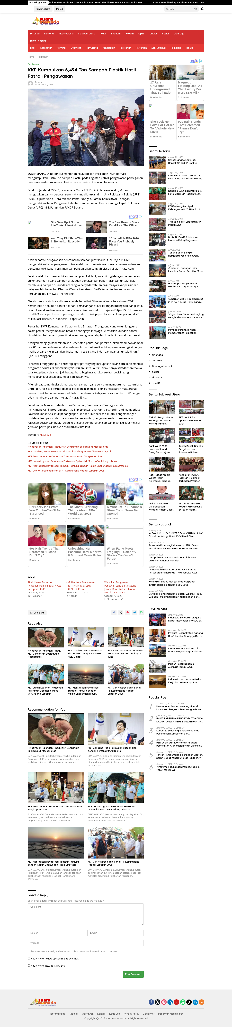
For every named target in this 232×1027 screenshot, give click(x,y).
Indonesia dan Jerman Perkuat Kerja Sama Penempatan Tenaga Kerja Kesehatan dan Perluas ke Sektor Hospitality (185, 681)
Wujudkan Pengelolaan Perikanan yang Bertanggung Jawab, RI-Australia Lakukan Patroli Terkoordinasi (120, 587)
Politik (103, 33)
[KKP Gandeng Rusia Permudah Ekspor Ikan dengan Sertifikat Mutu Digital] (86, 637)
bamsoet (157, 360)
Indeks (59, 8)
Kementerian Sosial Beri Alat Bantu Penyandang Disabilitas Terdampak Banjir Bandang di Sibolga (185, 650)
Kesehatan (46, 47)
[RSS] (201, 1002)
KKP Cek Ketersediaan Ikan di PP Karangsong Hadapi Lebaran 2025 (66, 470)
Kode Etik (114, 1013)
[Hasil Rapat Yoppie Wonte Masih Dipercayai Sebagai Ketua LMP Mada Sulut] (157, 286)
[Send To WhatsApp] (141, 612)
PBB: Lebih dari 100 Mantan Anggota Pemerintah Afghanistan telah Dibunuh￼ (179, 744)
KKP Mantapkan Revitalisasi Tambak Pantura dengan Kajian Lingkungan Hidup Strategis (78, 465)
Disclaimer (149, 1013)
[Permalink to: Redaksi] (30, 83)
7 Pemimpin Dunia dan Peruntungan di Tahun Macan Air (178, 768)
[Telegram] (195, 1002)
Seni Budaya (158, 47)
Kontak (101, 1013)
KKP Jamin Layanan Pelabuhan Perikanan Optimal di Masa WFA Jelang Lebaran (73, 461)
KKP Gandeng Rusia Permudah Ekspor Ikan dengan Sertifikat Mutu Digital (69, 451)
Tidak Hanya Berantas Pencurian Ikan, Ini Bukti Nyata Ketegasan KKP (44, 586)
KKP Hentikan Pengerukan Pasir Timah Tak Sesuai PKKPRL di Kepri (80, 586)
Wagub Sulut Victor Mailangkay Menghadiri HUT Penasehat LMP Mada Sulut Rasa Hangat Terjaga (186, 316)
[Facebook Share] (114, 612)
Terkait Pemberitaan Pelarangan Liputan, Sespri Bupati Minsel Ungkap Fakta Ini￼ (179, 756)
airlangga (157, 354)
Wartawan (88, 1013)
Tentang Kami (43, 8)
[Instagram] (164, 1002)
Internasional (66, 33)
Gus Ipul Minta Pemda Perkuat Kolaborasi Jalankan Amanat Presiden (172, 559)
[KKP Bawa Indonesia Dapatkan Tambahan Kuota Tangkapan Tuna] (126, 637)
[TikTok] (189, 1002)
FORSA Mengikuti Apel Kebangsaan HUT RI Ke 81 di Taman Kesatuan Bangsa (145, 2)
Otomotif (76, 47)
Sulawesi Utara (86, 33)
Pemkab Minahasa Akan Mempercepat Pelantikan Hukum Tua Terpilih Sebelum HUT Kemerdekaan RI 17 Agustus (184, 331)
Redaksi (38, 82)
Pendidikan (109, 47)
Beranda (35, 33)
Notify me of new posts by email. (49, 965)
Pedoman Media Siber (170, 1013)
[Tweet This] (120, 612)
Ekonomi (116, 33)
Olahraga (179, 33)
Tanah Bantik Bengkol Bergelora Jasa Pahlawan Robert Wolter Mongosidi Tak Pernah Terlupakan (184, 254)
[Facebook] (151, 1002)
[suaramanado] (45, 21)
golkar (155, 371)
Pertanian (141, 47)
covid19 (156, 383)
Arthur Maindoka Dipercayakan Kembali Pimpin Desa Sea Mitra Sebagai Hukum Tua (161, 506)
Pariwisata (92, 47)
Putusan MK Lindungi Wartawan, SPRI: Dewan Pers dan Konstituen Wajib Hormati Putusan (174, 547)
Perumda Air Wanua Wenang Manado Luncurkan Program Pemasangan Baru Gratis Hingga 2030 (178, 708)
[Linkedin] (170, 1002)
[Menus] (30, 9)
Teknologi (175, 47)
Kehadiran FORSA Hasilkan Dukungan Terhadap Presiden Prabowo (189, 478)
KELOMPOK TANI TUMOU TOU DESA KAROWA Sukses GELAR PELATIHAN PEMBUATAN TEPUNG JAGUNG (185, 177)
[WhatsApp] (182, 1002)
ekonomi (157, 377)
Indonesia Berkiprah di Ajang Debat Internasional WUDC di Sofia (184, 619)
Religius (153, 33)
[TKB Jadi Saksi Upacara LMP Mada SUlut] (157, 224)
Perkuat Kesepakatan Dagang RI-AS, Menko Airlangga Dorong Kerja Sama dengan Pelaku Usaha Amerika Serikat (186, 634)
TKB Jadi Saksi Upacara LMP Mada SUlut (184, 223)
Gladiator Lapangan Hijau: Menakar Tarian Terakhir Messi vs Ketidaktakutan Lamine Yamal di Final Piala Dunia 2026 (185, 270)
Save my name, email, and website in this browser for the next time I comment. (74, 951)
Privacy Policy (131, 1013)
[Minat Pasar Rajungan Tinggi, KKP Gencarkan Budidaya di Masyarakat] (46, 637)
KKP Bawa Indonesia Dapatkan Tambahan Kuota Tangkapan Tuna (65, 456)
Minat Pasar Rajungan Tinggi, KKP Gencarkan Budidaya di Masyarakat (68, 446)
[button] (195, 9)
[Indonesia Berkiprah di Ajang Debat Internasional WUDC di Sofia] (157, 620)
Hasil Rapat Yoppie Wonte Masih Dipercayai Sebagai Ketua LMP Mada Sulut (183, 285)
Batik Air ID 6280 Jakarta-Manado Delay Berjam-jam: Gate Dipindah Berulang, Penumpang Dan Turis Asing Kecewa (184, 239)
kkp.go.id (45, 435)
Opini (141, 33)
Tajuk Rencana (38, 40)
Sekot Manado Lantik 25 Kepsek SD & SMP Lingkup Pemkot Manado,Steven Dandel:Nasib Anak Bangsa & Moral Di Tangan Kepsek (184, 161)
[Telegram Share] (134, 612)
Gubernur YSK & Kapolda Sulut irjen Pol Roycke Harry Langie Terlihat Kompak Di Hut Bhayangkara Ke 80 (185, 300)
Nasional (49, 33)
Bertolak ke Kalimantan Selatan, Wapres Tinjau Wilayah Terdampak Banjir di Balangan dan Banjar (175, 595)
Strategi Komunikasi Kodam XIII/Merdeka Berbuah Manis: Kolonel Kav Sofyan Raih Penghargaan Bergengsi (190, 506)
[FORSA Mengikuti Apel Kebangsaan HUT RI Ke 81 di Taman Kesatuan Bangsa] (157, 208)
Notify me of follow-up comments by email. (55, 958)
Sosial (165, 33)
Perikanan (125, 47)
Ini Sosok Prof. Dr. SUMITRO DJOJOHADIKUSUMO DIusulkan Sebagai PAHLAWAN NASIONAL (176, 535)
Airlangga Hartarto (162, 366)
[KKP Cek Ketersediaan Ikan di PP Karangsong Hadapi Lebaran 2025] (126, 674)
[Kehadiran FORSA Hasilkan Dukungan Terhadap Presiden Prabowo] (191, 464)
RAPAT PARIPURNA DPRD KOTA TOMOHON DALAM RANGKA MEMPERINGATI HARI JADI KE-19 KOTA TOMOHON (179, 720)
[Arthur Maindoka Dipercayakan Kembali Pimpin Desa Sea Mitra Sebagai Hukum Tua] (161, 493)
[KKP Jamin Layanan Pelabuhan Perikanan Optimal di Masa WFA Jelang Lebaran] (46, 674)
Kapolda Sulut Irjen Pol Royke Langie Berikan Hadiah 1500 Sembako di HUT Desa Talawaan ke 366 (185, 192)
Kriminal (61, 47)
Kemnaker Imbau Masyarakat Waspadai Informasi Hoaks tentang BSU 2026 (172, 583)
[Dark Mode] (202, 9)
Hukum (130, 33)
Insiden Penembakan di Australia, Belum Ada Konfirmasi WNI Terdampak (184, 665)
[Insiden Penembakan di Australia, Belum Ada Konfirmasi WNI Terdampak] (157, 666)
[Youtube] (176, 1002)
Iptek (32, 47)
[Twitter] (157, 1002)
